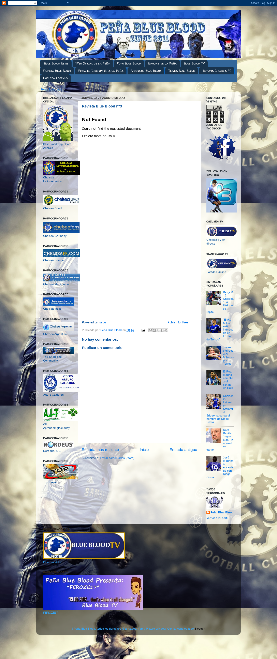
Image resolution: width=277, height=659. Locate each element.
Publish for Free (177, 322)
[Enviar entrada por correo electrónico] (143, 330)
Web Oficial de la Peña (93, 63)
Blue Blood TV (194, 63)
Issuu (102, 322)
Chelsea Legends (55, 78)
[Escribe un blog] (154, 330)
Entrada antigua (183, 450)
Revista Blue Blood (57, 71)
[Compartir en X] (158, 330)
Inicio (144, 450)
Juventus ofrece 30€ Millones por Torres (228, 355)
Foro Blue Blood (129, 63)
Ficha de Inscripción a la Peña (100, 71)
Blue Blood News (56, 63)
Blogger (199, 628)
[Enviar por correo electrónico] (150, 330)
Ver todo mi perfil (217, 517)
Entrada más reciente (100, 450)
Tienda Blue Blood (181, 71)
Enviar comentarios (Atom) (117, 457)
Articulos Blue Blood (146, 71)
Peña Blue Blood (222, 512)
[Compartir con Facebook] (162, 330)
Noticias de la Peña (162, 63)
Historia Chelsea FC (216, 71)
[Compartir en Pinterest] (166, 330)
